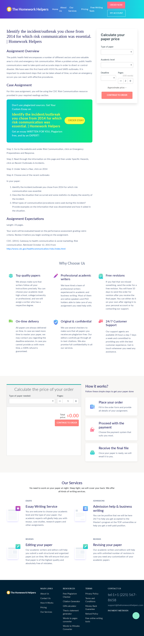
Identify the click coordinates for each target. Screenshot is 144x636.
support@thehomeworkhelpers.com (122, 605)
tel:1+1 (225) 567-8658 (122, 597)
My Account (116, 13)
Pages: (60, 396)
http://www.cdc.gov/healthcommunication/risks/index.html (36, 249)
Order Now (116, 5)
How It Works (46, 603)
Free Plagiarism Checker (70, 595)
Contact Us (45, 598)
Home (55, 9)
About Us (44, 594)
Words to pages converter (70, 620)
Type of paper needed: (20, 396)
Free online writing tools (94, 620)
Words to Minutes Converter (71, 627)
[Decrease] (120, 81)
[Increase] (130, 81)
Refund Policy (91, 614)
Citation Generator (71, 601)
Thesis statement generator (71, 612)
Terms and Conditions (90, 600)
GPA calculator (69, 606)
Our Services (46, 612)
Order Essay (76, 120)
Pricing (84, 9)
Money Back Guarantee (91, 607)
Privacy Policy (91, 594)
